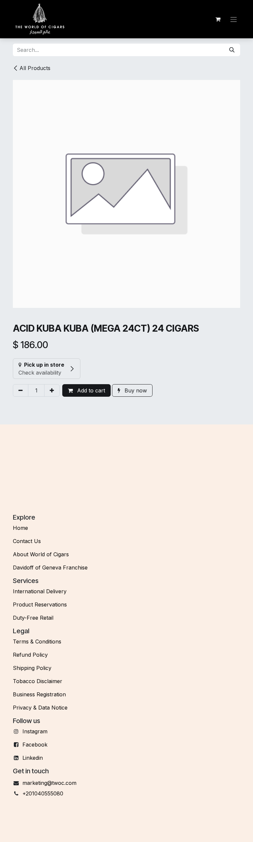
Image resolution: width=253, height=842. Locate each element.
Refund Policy (30, 654)
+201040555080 (42, 793)
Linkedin (32, 757)
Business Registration (39, 694)
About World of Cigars (41, 554)
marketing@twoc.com (49, 783)
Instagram (34, 731)
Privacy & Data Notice (40, 707)
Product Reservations (40, 604)
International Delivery (40, 591)
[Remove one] (20, 390)
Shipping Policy (32, 668)
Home (20, 528)
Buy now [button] (135, 390)
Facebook (34, 744)
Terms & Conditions (37, 641)
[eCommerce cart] (217, 19)
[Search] (232, 50)
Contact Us (27, 541)
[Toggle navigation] (233, 19)
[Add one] (52, 390)
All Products (34, 68)
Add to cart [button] (90, 390)
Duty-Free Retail (33, 617)
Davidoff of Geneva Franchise (50, 567)
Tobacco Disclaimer (37, 681)
